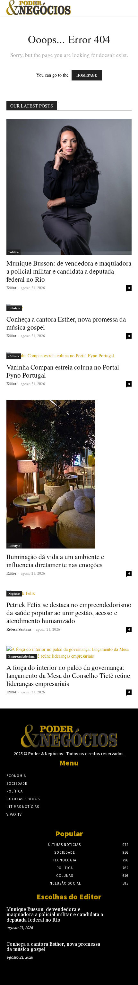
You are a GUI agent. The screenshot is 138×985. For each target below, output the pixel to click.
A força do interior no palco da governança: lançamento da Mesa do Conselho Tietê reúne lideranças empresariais (68, 675)
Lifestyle (14, 308)
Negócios (14, 593)
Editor (11, 287)
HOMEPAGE (86, 75)
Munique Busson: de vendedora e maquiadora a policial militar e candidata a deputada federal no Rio (68, 271)
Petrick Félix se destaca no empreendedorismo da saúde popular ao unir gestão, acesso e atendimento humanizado (69, 612)
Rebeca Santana (18, 629)
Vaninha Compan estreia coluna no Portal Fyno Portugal (62, 371)
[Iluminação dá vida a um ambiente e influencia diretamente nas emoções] (69, 474)
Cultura (13, 356)
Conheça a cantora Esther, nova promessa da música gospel (66, 323)
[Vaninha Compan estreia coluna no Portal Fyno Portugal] (69, 355)
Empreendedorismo (21, 656)
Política (13, 252)
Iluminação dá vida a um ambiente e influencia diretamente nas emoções (55, 560)
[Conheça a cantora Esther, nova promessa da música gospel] (69, 307)
